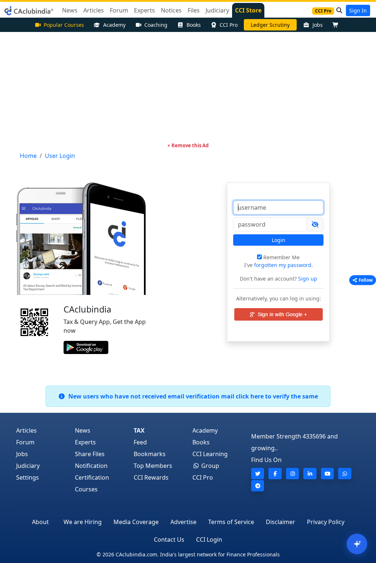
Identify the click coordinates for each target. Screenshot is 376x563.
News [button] (69, 10)
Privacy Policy (325, 522)
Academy (114, 24)
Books (194, 24)
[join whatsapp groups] (344, 473)
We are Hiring (83, 522)
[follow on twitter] (257, 473)
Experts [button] (144, 10)
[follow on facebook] (275, 473)
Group (209, 466)
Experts (85, 442)
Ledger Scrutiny (270, 24)
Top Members (153, 466)
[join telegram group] (257, 485)
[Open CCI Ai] (357, 544)
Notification (91, 466)
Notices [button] (171, 10)
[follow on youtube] (327, 473)
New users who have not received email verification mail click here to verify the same (191, 396)
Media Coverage (136, 522)
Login (278, 240)
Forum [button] (119, 10)
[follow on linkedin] (310, 473)
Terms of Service (231, 522)
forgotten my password (282, 264)
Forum (25, 442)
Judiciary (28, 466)
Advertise (183, 522)
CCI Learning (210, 454)
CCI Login (209, 539)
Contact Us (169, 539)
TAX (139, 430)
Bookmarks (150, 454)
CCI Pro (229, 24)
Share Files (90, 454)
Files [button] (194, 10)
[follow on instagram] (292, 473)
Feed (140, 442)
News (82, 430)
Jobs (317, 24)
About (40, 522)
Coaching (155, 24)
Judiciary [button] (217, 10)
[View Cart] (337, 24)
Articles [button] (93, 10)
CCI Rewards (151, 477)
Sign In (358, 10)
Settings (27, 477)
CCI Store (248, 10)
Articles (26, 430)
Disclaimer (280, 522)
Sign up (307, 278)
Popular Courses (64, 24)
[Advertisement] (188, 87)
